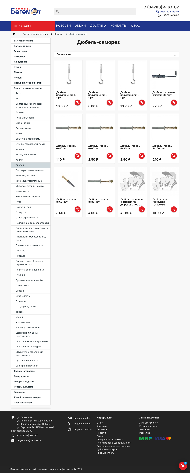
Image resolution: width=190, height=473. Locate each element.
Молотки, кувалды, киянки (30, 186)
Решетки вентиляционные (30, 269)
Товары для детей (24, 381)
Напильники (22, 191)
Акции (80, 25)
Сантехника (22, 285)
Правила (20, 255)
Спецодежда (21, 376)
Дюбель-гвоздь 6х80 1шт (130, 147)
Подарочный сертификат (110, 439)
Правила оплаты (105, 452)
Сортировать (64, 54)
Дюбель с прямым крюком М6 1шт (163, 93)
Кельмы (20, 149)
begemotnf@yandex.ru (29, 440)
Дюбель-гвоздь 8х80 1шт (98, 200)
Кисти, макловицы (26, 154)
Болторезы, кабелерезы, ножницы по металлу (29, 105)
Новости (63, 25)
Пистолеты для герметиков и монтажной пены (32, 230)
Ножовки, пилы (24, 207)
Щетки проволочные (27, 360)
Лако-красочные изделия (29, 170)
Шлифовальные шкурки (28, 346)
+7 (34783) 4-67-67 (160, 7)
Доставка (98, 25)
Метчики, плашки (25, 175)
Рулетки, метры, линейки (29, 280)
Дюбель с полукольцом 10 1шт (66, 95)
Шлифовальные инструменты (32, 341)
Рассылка (144, 432)
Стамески (21, 301)
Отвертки (21, 212)
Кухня (17, 67)
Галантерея (20, 51)
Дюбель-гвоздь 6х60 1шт (98, 147)
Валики (20, 112)
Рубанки (20, 274)
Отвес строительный (27, 217)
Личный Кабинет (148, 422)
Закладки (144, 429)
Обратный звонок (169, 11)
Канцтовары (21, 61)
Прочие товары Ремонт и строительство (29, 263)
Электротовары (23, 402)
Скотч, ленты (23, 295)
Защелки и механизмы (28, 138)
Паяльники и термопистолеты (32, 222)
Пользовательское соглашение (113, 446)
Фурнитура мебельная (28, 327)
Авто (18, 93)
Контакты (119, 25)
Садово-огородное (24, 371)
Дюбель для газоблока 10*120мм (159, 202)
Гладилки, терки (25, 117)
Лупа (18, 201)
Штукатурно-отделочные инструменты (29, 353)
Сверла (20, 290)
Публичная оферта (107, 449)
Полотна (20, 250)
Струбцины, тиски (26, 306)
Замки (19, 133)
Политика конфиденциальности (114, 442)
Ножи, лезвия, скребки (28, 196)
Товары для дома (23, 386)
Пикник (18, 72)
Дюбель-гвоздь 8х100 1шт (162, 147)
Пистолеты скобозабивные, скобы (31, 238)
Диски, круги (23, 122)
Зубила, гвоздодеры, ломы (30, 144)
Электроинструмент (27, 365)
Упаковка (19, 392)
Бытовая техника (23, 40)
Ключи (19, 159)
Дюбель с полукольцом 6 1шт (97, 95)
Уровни (19, 317)
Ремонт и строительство (35, 34)
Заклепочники (23, 128)
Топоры (20, 311)
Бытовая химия (22, 46)
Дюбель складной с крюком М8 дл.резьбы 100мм (131, 202)
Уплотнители (23, 322)
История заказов (148, 426)
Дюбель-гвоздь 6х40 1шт (66, 147)
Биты (18, 98)
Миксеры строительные (29, 180)
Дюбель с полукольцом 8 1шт (129, 95)
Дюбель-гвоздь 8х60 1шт (66, 200)
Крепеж (58, 34)
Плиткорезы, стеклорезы (29, 245)
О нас (135, 25)
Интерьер (19, 56)
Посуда (18, 77)
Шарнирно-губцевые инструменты (27, 334)
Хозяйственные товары (27, 397)
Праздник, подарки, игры (28, 82)
